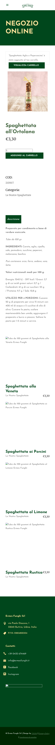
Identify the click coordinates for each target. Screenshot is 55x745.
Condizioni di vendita (28, 737)
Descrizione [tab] (13, 219)
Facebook (13, 667)
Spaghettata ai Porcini (26, 452)
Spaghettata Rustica (24, 573)
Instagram (13, 674)
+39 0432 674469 (17, 654)
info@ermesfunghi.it (18, 661)
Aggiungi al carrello (24, 155)
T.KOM (34, 733)
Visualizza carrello (26, 65)
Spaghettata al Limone (26, 512)
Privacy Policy (44, 733)
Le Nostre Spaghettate (18, 195)
